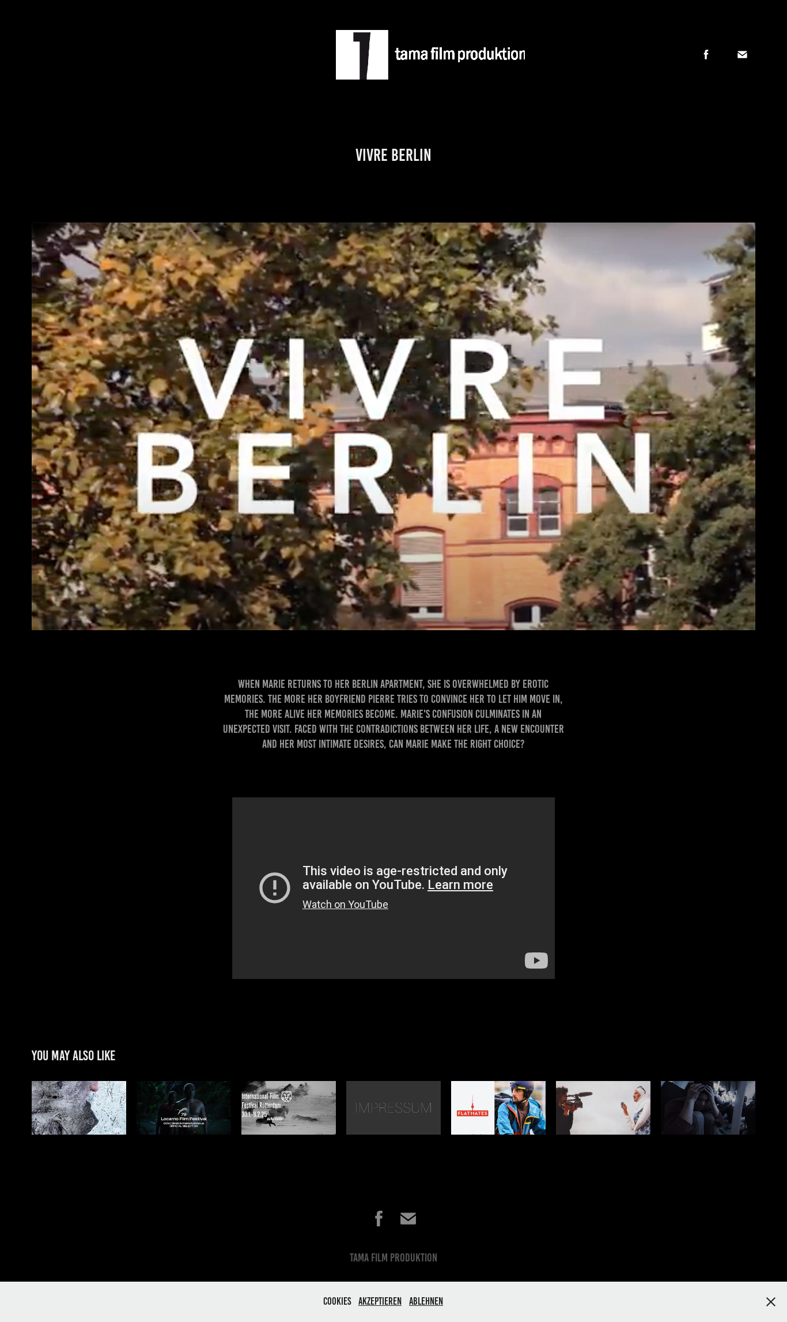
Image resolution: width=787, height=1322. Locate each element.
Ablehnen (426, 1301)
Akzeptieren (380, 1301)
